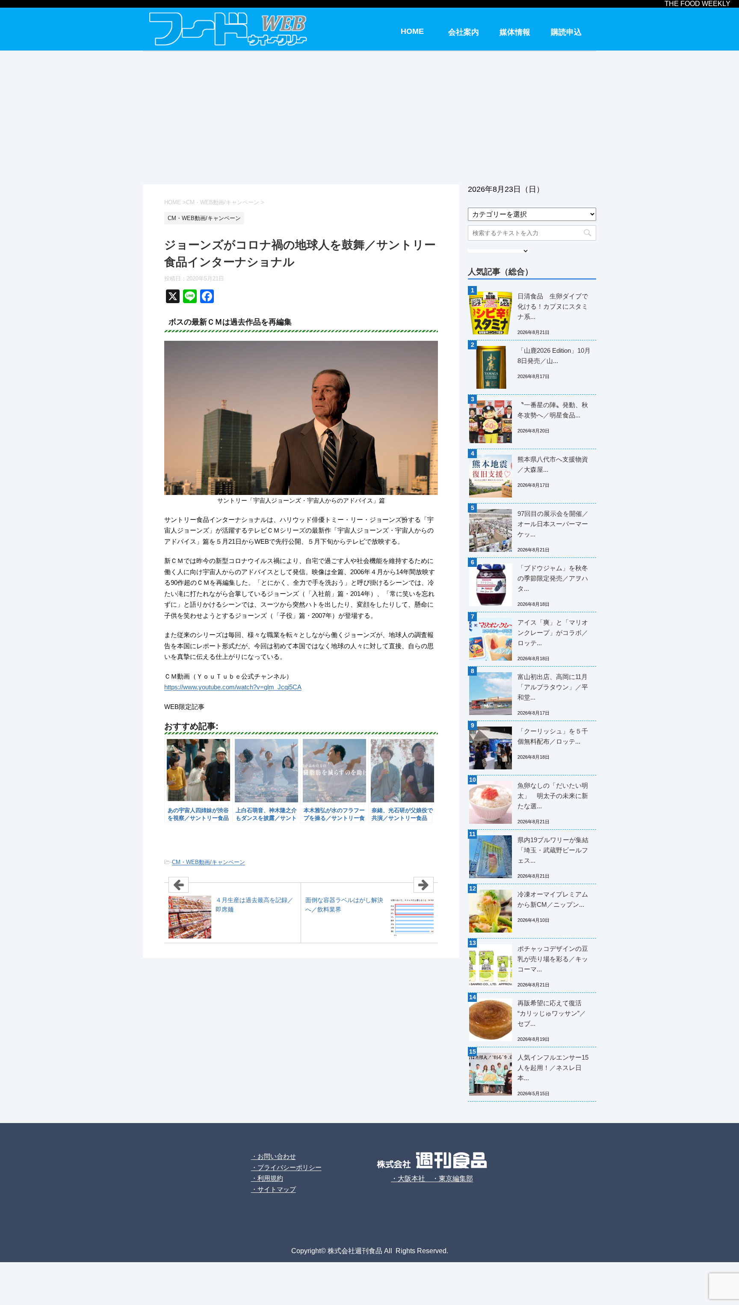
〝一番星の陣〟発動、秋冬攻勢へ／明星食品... (552, 410)
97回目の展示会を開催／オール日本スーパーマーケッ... (552, 524)
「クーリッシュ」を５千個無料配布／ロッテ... (552, 736)
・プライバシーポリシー (286, 1167)
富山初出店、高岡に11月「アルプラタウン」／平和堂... (552, 687)
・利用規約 (267, 1178)
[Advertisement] (369, 116)
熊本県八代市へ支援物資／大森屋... (552, 464)
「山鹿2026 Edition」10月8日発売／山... (554, 355)
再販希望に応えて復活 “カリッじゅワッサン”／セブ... (551, 1013)
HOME (412, 31)
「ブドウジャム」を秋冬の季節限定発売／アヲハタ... (552, 578)
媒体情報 (515, 32)
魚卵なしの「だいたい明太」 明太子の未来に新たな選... (552, 796)
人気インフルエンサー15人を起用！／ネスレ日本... (552, 1068)
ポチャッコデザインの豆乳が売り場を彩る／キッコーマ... (552, 959)
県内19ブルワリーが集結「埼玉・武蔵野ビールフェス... (552, 850)
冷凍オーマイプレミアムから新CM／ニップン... (552, 899)
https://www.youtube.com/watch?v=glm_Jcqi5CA (233, 687)
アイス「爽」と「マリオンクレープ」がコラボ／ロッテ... (552, 633)
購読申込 (566, 32)
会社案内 (463, 32)
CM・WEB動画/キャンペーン (208, 862)
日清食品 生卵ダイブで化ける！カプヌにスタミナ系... (552, 306)
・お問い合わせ (273, 1156)
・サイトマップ (273, 1189)
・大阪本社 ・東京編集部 (432, 1178)
